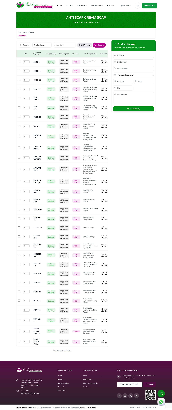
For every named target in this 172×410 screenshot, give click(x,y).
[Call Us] (161, 393)
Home (75, 22)
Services (110, 6)
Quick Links (125, 6)
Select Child (59, 45)
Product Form (39, 45)
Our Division (96, 6)
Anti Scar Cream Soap (89, 22)
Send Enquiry (135, 109)
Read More (22, 36)
